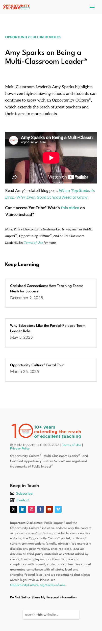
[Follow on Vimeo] (58, 509)
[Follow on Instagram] (31, 509)
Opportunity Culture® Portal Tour (37, 365)
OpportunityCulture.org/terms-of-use (37, 585)
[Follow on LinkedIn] (22, 509)
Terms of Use (33, 243)
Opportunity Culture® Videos (33, 37)
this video (70, 208)
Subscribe (24, 494)
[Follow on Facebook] (40, 509)
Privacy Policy (20, 448)
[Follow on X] (13, 509)
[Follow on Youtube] (49, 509)
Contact (23, 500)
